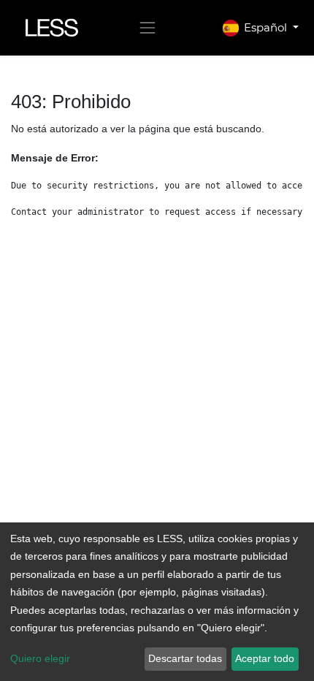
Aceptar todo (264, 658)
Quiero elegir (40, 658)
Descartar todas (185, 658)
